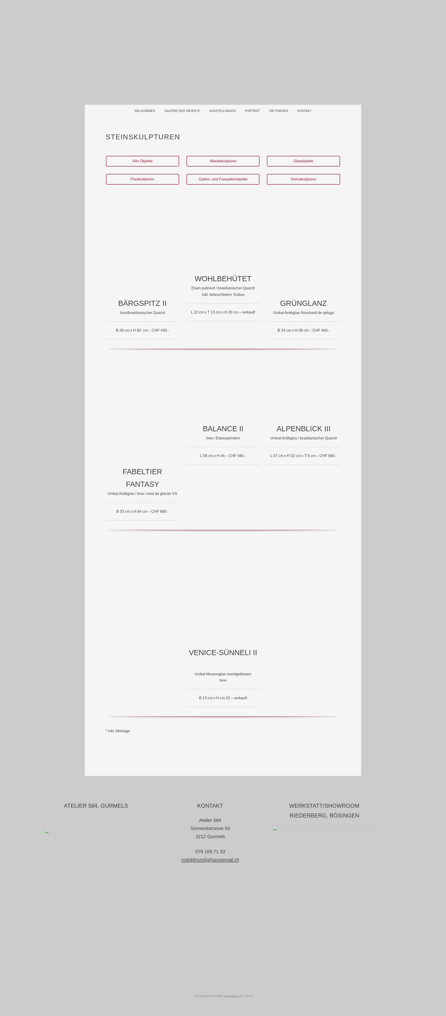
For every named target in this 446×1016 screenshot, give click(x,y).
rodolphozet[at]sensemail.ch (210, 859)
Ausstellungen (222, 111)
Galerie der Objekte (182, 111)
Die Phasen (278, 111)
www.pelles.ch (233, 996)
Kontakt (304, 111)
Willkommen (144, 111)
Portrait (252, 111)
